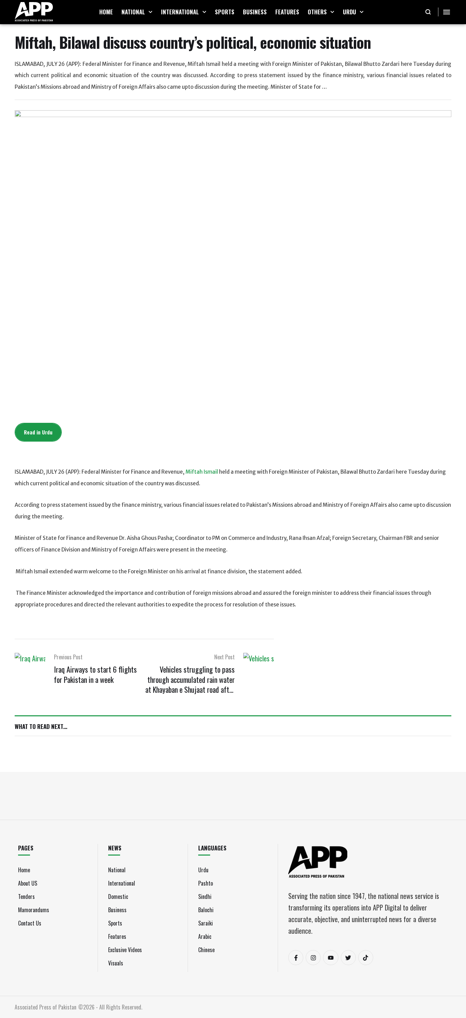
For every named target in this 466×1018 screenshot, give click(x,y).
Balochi (206, 910)
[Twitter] (348, 957)
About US (27, 883)
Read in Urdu (38, 432)
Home (24, 870)
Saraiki (205, 923)
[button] (150, 12)
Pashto (205, 883)
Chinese (206, 950)
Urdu (203, 870)
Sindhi (205, 896)
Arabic (205, 936)
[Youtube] (330, 957)
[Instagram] (313, 957)
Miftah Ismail (202, 472)
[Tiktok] (365, 957)
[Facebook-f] (295, 957)
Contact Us (29, 923)
